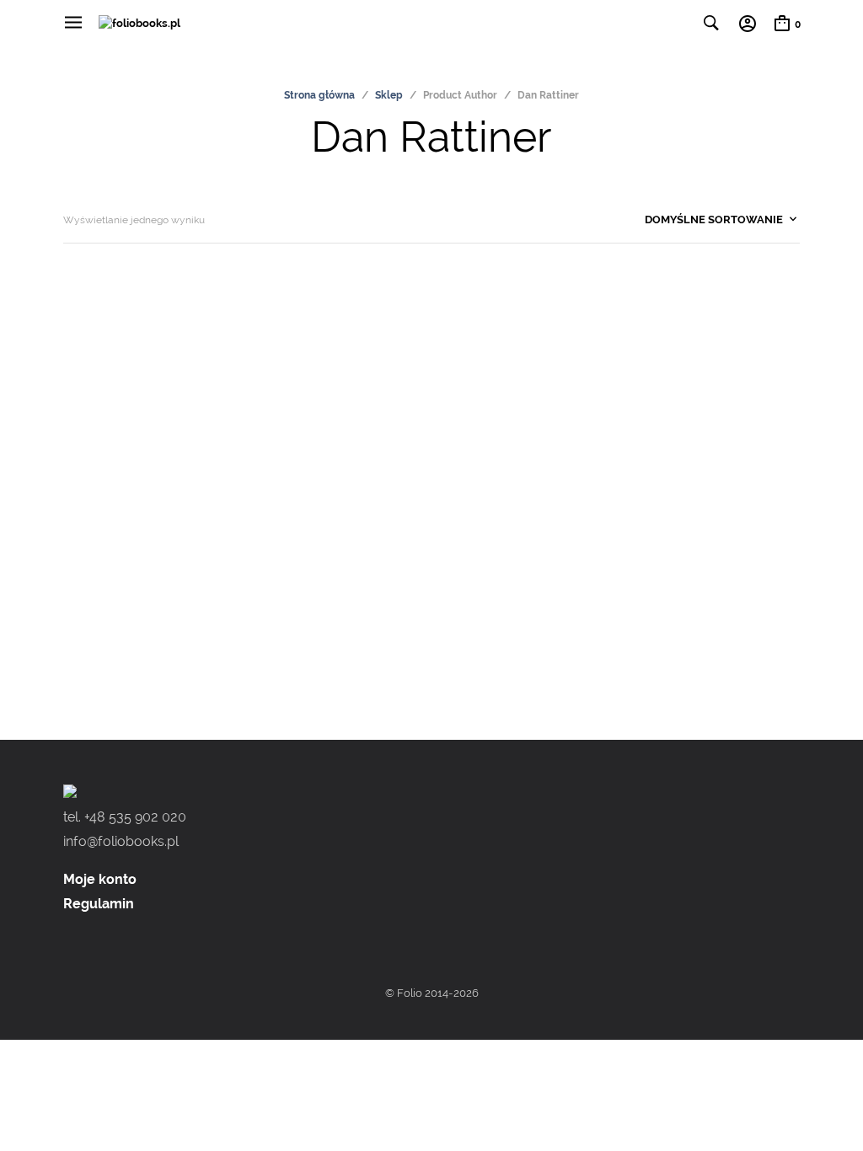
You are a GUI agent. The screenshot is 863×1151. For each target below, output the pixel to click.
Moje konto (100, 879)
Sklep (389, 95)
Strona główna (319, 95)
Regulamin (98, 904)
